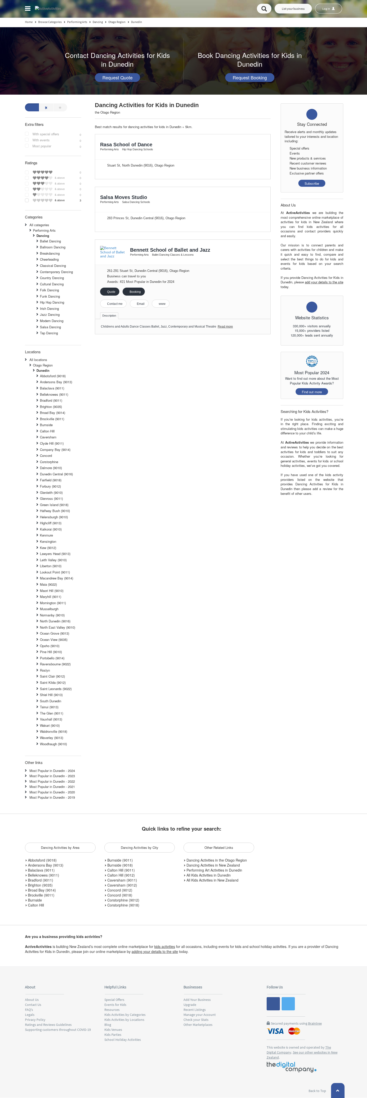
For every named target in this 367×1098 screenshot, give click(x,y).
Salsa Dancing (50, 327)
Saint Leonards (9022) (56, 688)
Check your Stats (196, 1019)
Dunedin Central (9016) (56, 474)
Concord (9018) (119, 895)
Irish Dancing (49, 308)
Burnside (46, 424)
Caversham (48, 437)
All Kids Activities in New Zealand (211, 880)
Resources (112, 1009)
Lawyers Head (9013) (55, 553)
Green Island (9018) (54, 504)
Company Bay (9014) (55, 449)
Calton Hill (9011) (120, 870)
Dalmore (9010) (51, 467)
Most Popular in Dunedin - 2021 (52, 786)
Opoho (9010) (49, 645)
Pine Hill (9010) (51, 651)
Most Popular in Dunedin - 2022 (52, 781)
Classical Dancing (53, 265)
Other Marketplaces (198, 1024)
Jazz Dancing (50, 314)
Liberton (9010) (50, 565)
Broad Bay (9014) (52, 412)
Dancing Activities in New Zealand (212, 865)
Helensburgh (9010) (54, 517)
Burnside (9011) (119, 860)
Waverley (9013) (51, 737)
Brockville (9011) (52, 418)
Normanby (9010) (52, 615)
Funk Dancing (50, 296)
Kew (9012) (48, 547)
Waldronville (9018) (53, 731)
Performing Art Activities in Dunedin (213, 870)
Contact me (114, 304)
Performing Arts (44, 230)
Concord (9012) (119, 890)
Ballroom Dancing (52, 247)
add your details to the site (324, 282)
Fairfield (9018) (50, 480)
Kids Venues (113, 1029)
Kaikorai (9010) (51, 529)
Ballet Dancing (50, 241)
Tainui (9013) (49, 707)
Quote (110, 292)
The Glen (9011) (51, 713)
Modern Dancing (51, 320)
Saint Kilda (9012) (53, 682)
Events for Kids (115, 1004)
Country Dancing (52, 277)
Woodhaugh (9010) (53, 743)
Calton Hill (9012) (120, 875)
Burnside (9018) (119, 865)
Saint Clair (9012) (52, 676)
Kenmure (46, 535)
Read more (225, 326)
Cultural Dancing (52, 284)
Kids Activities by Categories (125, 1014)
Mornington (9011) (53, 602)
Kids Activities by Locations (124, 1019)
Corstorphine (49, 461)
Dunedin (42, 370)
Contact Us (33, 1004)
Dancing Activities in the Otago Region (216, 860)
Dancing (42, 235)
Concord (46, 455)
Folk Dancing (49, 290)
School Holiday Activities (122, 1039)
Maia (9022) (48, 584)
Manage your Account (200, 1014)
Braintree (315, 1023)
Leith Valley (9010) (53, 559)
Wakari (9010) (50, 725)
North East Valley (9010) (57, 627)
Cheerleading (49, 259)
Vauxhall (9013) (51, 719)
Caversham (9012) (121, 885)
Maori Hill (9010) (51, 590)
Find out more (312, 391)
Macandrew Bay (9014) (56, 578)
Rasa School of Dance (126, 144)
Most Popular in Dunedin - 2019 (52, 797)
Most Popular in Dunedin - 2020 (52, 792)
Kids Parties (112, 1034)
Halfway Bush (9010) (55, 510)
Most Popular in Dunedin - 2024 (52, 770)
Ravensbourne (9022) (55, 664)
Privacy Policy (35, 1019)
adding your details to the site (155, 951)
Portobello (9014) (52, 658)
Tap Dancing (49, 333)
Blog (107, 1024)
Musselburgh (49, 608)
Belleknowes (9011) (54, 394)
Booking (135, 292)
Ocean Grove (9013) (54, 633)
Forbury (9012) (50, 486)
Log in (326, 8)
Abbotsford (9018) (53, 375)
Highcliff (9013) (50, 523)
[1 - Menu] (28, 9)
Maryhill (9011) (50, 596)
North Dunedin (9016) (55, 621)
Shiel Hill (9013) (51, 694)
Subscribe (312, 183)
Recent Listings (195, 1009)
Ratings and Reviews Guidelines (48, 1024)
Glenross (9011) (51, 498)
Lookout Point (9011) (55, 572)
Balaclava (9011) (52, 388)
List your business (293, 8)
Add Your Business (197, 999)
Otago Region (43, 365)
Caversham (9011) (121, 880)
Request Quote (117, 77)
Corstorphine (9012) (122, 900)
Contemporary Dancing (56, 271)
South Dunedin (50, 701)
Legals (29, 1014)
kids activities (164, 946)
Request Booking (250, 77)
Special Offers (114, 999)
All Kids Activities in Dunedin (208, 875)
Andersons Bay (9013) (56, 381)
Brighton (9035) (51, 406)
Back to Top (318, 1091)
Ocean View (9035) (53, 639)
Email (140, 304)
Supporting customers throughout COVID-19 (58, 1029)
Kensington (48, 541)
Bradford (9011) (51, 400)
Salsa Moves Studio (123, 197)
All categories (39, 224)
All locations (38, 359)
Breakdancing (50, 253)
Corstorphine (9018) (122, 905)
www (162, 304)
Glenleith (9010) (51, 492)
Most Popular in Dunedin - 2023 (52, 775)
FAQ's (29, 1009)
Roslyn (45, 670)
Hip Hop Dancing (52, 302)
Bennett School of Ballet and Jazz (170, 250)
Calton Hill (47, 431)
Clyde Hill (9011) (52, 443)
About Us (32, 999)
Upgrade (190, 1004)
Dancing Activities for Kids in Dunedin (147, 105)
